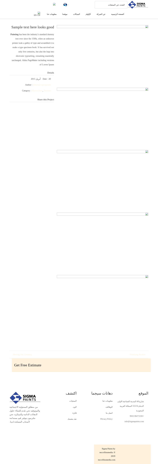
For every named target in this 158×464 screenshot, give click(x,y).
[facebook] (51, 107)
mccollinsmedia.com (106, 460)
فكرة (75, 413)
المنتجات (73, 401)
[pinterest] (51, 112)
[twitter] (27, 107)
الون (75, 407)
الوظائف (109, 407)
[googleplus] (21, 107)
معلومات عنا (107, 401)
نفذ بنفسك (72, 419)
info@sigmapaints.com (134, 421)
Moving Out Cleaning (22, 354)
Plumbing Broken (137, 354)
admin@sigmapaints (42, 85)
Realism (47, 91)
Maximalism (37, 91)
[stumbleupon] (33, 107)
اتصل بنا (109, 413)
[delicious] (45, 107)
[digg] (39, 107)
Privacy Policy (106, 419)
